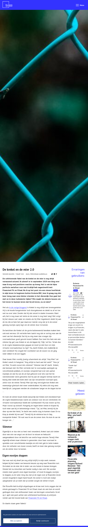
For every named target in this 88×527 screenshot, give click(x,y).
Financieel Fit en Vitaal (37, 498)
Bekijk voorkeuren (42, 521)
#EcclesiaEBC (73, 347)
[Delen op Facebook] (56, 274)
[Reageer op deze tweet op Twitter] (69, 351)
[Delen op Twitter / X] (52, 274)
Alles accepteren (16, 521)
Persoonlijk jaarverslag (38, 274)
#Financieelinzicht (75, 345)
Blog (27, 274)
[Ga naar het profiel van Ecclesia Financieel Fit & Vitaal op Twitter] (69, 317)
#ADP (70, 368)
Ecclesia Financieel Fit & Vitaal (75, 317)
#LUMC (71, 342)
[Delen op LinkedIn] (54, 274)
